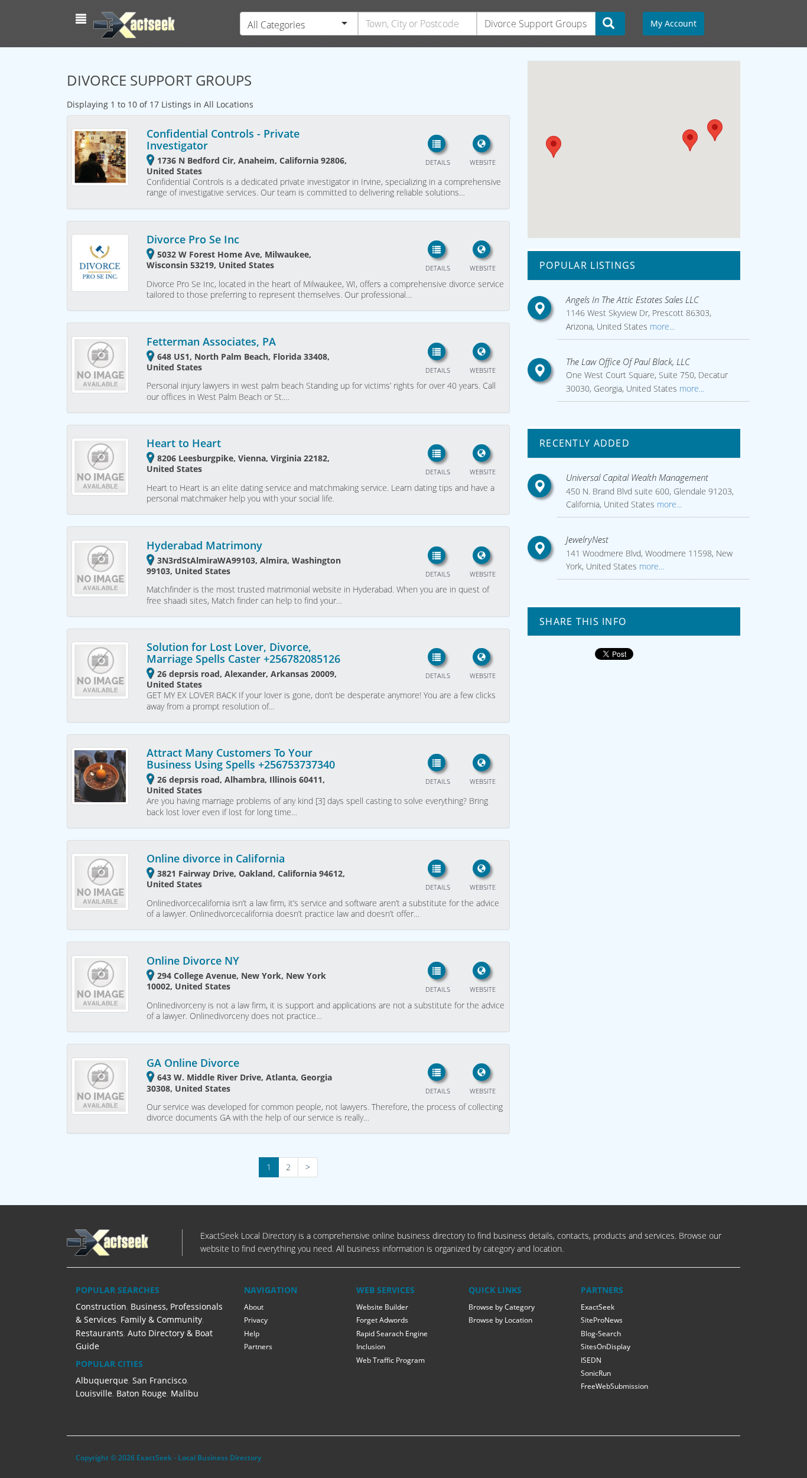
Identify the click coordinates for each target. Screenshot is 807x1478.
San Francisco (159, 1380)
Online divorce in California (216, 858)
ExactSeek (597, 1307)
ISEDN (591, 1360)
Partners (258, 1347)
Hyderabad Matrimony (204, 545)
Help (251, 1334)
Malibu (185, 1393)
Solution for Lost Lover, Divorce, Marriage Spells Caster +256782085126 (243, 653)
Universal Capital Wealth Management (637, 477)
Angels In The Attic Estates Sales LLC (632, 299)
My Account (673, 23)
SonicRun (596, 1373)
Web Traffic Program (390, 1360)
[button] (82, 19)
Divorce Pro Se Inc (193, 239)
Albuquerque (102, 1380)
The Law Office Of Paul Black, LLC (628, 361)
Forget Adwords (382, 1320)
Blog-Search (601, 1334)
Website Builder (382, 1307)
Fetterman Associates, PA (211, 341)
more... (661, 326)
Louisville (94, 1393)
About (253, 1307)
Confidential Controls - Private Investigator (223, 139)
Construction (101, 1306)
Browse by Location (500, 1320)
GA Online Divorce (193, 1063)
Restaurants (99, 1333)
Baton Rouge (141, 1393)
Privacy (256, 1320)
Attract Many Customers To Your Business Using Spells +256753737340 (241, 758)
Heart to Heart (184, 443)
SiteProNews (602, 1320)
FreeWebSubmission (614, 1386)
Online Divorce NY (193, 960)
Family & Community (161, 1319)
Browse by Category (501, 1307)
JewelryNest (587, 539)
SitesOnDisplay (605, 1347)
